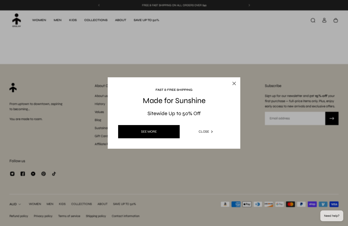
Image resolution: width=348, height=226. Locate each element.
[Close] (234, 83)
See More (149, 132)
